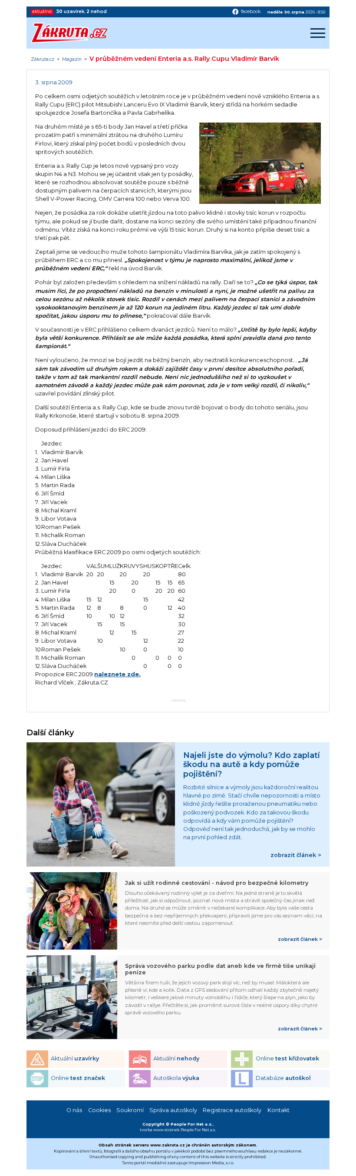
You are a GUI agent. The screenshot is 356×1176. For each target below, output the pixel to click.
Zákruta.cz (42, 59)
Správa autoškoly (173, 1110)
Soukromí (130, 1110)
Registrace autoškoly (232, 1110)
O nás (74, 1110)
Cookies (99, 1110)
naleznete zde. (117, 674)
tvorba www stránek (160, 1129)
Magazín (72, 59)
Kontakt (278, 1110)
